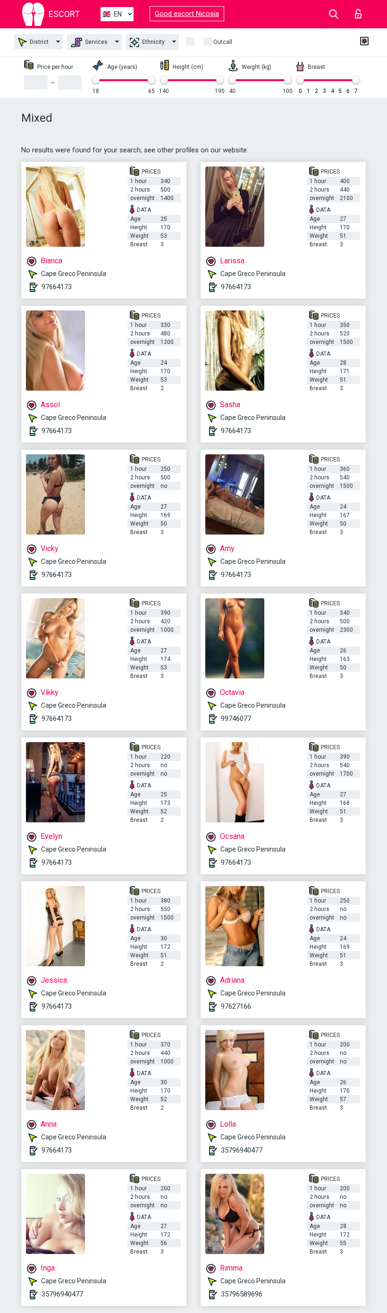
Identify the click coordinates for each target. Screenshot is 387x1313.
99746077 (236, 718)
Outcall (222, 42)
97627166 (236, 1006)
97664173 (57, 287)
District (38, 42)
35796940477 (241, 1150)
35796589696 (241, 1294)
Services (96, 42)
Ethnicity (153, 42)
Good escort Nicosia (187, 13)
